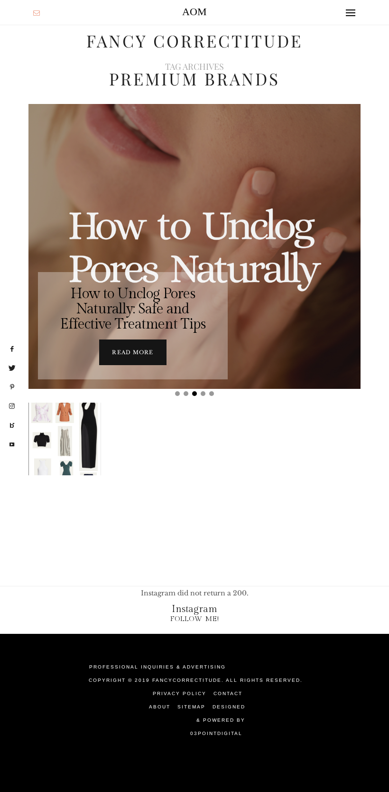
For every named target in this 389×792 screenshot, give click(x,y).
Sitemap (191, 706)
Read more (132, 352)
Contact (227, 693)
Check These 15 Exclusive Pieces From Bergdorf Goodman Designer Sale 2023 (66, 561)
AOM (194, 12)
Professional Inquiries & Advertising (157, 666)
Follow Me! (194, 619)
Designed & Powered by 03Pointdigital (217, 720)
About (159, 706)
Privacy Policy (179, 693)
